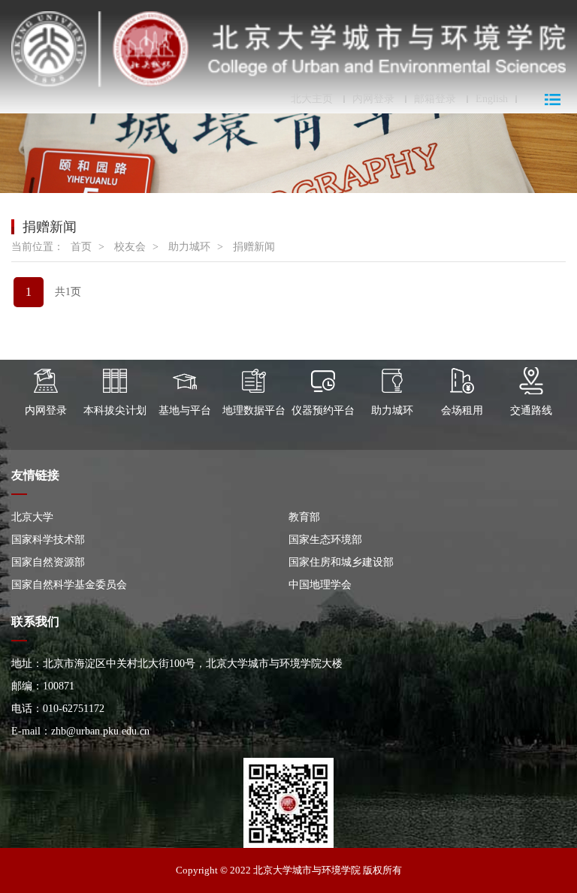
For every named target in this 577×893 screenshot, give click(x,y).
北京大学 (32, 517)
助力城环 (189, 246)
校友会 (130, 246)
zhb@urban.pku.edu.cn (100, 731)
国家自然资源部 (48, 562)
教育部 (304, 517)
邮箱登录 (435, 99)
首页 (81, 246)
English (492, 99)
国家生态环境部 (325, 539)
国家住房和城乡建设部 (341, 562)
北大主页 (312, 99)
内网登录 (373, 99)
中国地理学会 (320, 584)
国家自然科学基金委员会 (69, 584)
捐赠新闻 (254, 246)
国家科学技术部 (48, 539)
